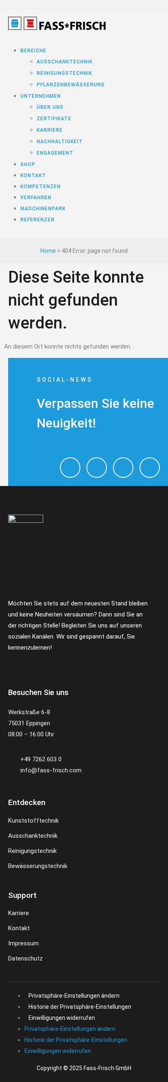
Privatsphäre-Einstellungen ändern (74, 995)
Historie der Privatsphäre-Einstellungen (80, 1006)
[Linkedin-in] (61, 662)
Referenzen (37, 220)
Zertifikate (54, 118)
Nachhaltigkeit (60, 141)
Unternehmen (40, 96)
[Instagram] (70, 467)
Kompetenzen (40, 186)
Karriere (50, 130)
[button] (54, 39)
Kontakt (33, 175)
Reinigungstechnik (64, 73)
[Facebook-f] (11, 662)
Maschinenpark (43, 208)
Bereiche (33, 51)
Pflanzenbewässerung (71, 85)
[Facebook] (96, 467)
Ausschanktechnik (65, 62)
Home (48, 250)
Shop (27, 164)
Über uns (50, 107)
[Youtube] (123, 467)
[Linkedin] (149, 467)
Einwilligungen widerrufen (62, 1018)
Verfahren (35, 197)
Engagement (55, 153)
